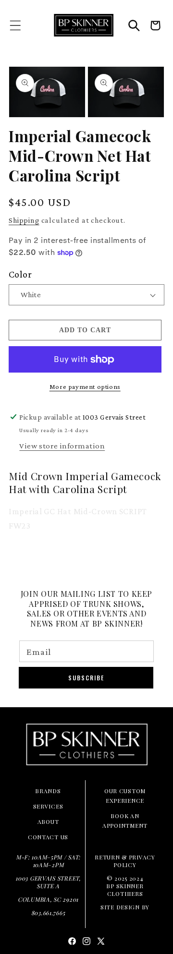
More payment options (85, 386)
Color (20, 274)
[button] (15, 25)
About (48, 821)
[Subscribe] (86, 677)
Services (48, 806)
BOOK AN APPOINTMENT (125, 820)
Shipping (24, 220)
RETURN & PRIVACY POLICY (125, 861)
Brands (48, 791)
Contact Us (48, 837)
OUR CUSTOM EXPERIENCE (125, 795)
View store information (62, 445)
